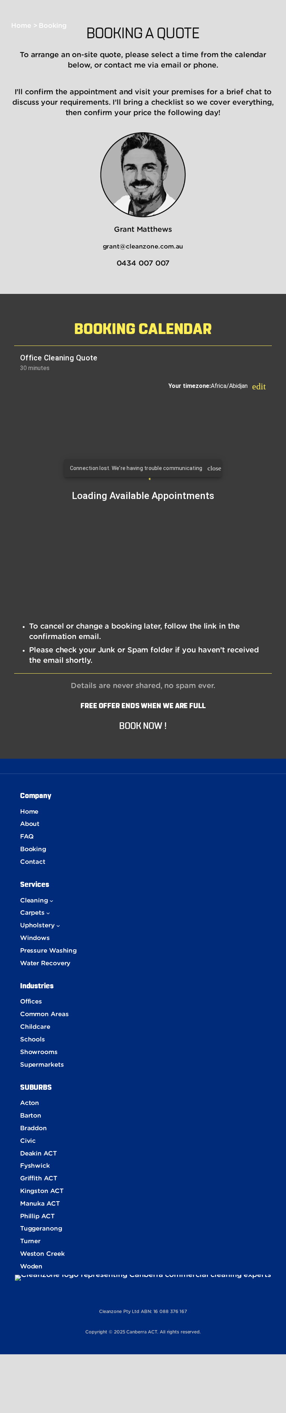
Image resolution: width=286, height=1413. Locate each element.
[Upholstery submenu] (58, 925)
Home (21, 26)
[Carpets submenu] (48, 913)
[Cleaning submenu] (51, 900)
